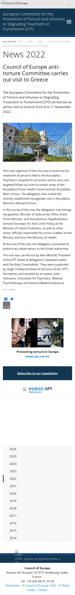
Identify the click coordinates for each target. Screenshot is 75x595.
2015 (13, 530)
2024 (13, 464)
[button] (37, 4)
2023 (13, 471)
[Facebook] (6, 299)
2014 (13, 538)
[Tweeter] (12, 299)
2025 (13, 456)
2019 (13, 501)
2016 (13, 523)
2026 (13, 449)
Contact (43, 590)
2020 (13, 493)
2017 (13, 516)
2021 (13, 486)
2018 (13, 508)
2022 (13, 479)
